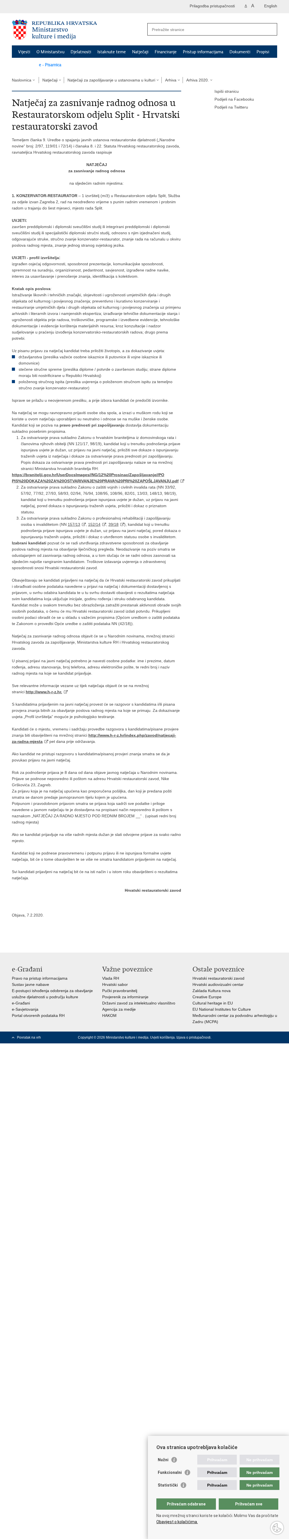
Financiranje (166, 51)
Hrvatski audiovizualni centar (218, 984)
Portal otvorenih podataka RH (38, 1015)
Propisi (263, 51)
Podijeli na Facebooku (234, 99)
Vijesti (24, 51)
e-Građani (21, 1003)
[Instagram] (265, 1037)
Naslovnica (21, 80)
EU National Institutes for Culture (221, 1009)
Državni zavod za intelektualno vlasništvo (138, 1003)
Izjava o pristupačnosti (193, 1037)
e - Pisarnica (50, 64)
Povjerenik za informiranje (125, 997)
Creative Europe (207, 997)
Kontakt (25, 64)
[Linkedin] (274, 1037)
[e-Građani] (36, 6)
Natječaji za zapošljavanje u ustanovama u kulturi (111, 80)
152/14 (94, 524)
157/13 (74, 524)
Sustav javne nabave (30, 984)
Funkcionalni (170, 1472)
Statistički (168, 1485)
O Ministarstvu (50, 51)
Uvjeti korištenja (162, 1037)
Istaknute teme (111, 51)
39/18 (113, 524)
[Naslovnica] (78, 29)
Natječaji (140, 51)
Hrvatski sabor (115, 984)
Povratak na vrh (29, 1037)
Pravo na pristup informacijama (39, 978)
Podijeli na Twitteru (231, 107)
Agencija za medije (119, 1009)
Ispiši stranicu (226, 91)
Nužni (163, 1460)
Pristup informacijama (203, 51)
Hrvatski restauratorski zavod (218, 978)
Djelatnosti (81, 51)
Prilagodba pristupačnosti (212, 6)
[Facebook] (229, 1037)
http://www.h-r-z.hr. (44, 692)
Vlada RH (110, 978)
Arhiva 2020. (197, 80)
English (270, 6)
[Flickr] (256, 1037)
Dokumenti (239, 51)
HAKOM (109, 1015)
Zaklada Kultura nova (211, 990)
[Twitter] (238, 1037)
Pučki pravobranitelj (119, 990)
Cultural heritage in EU (212, 1003)
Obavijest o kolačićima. (177, 1522)
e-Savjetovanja (25, 1009)
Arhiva (170, 80)
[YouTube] (247, 1037)
